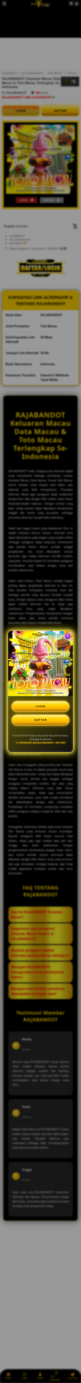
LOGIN (41, 706)
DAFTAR (40, 719)
